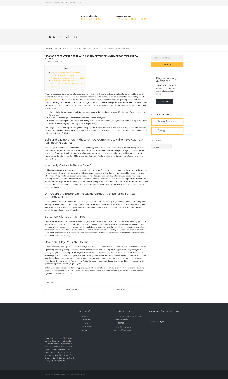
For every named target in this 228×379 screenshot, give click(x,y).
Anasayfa (85, 316)
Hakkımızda (86, 320)
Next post (121, 290)
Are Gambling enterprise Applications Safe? (67, 78)
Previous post (71, 290)
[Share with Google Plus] (62, 282)
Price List (161, 130)
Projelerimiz (86, 327)
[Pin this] (66, 282)
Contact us (164, 101)
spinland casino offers (53, 99)
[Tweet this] (59, 282)
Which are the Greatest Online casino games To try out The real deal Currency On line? (66, 84)
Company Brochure (166, 121)
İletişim (84, 330)
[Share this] (56, 282)
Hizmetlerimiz (87, 323)
